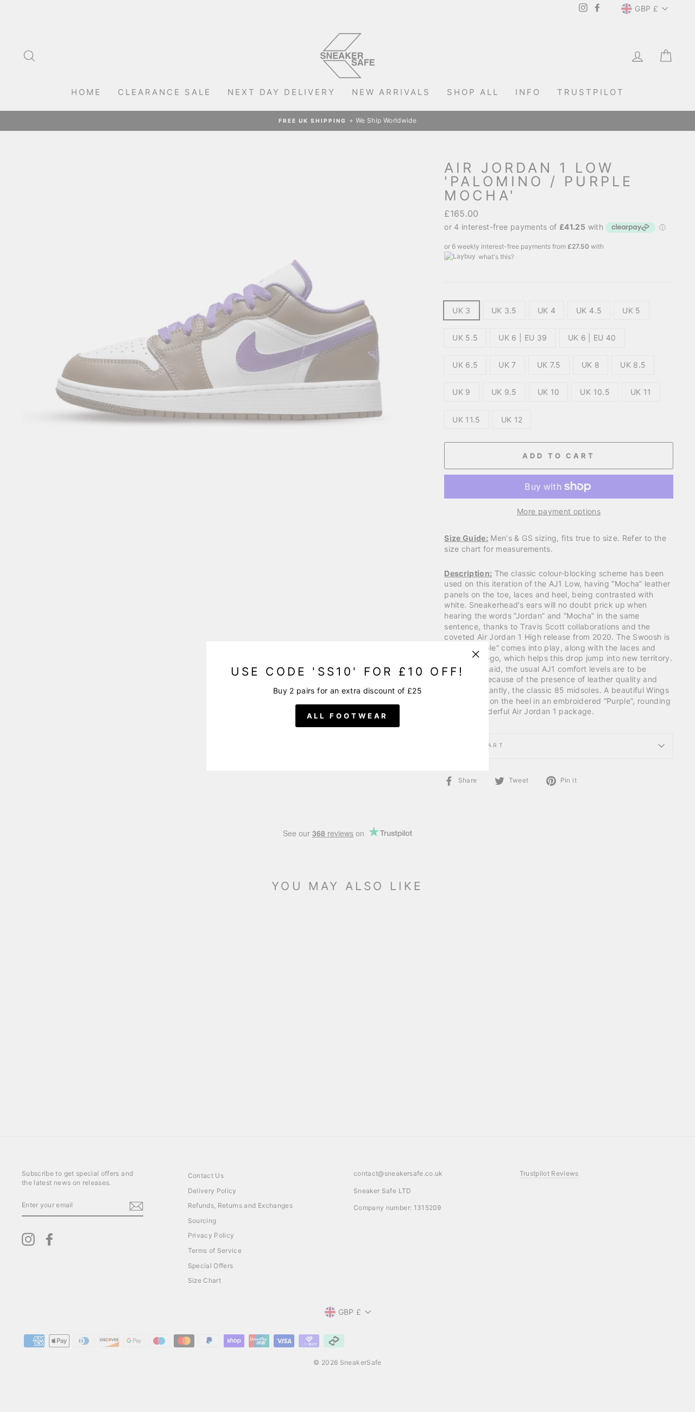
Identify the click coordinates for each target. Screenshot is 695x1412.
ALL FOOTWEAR (348, 715)
